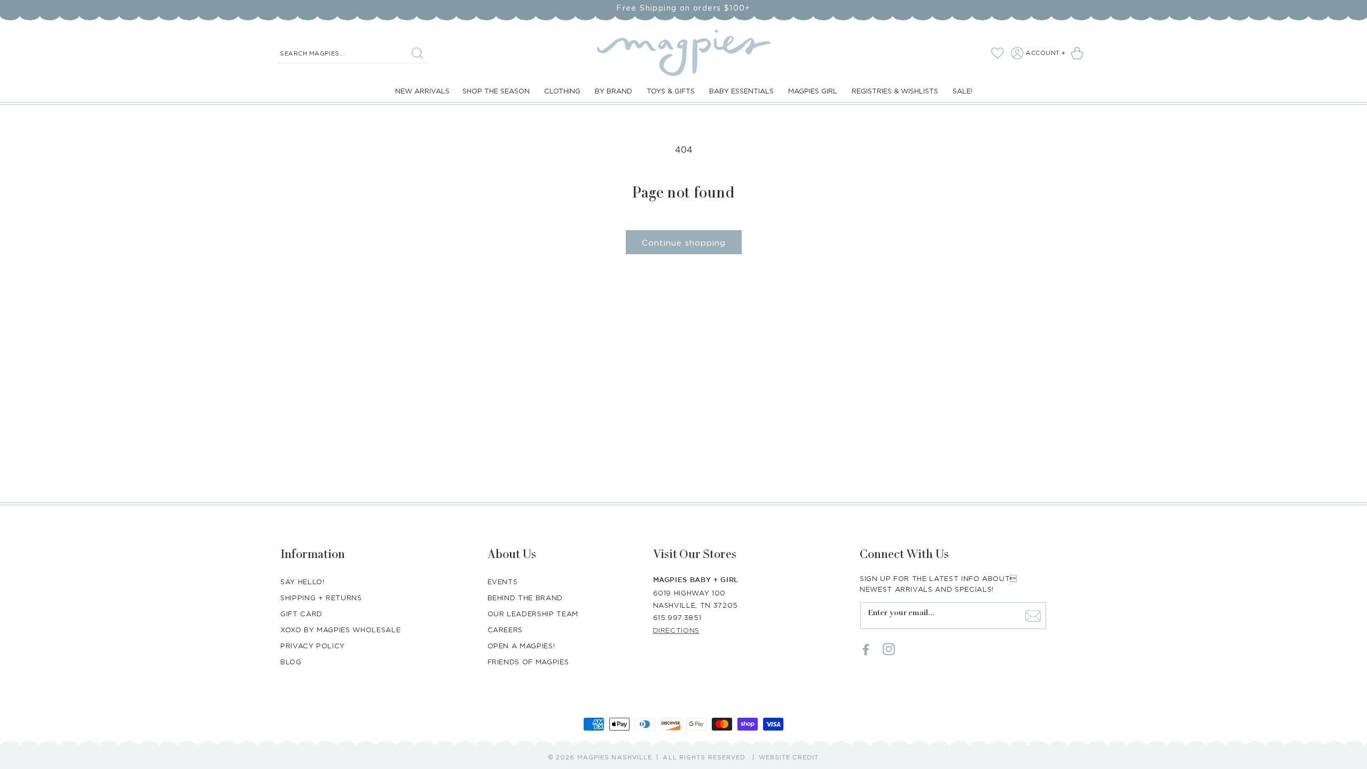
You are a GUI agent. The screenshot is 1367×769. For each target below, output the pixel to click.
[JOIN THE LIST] (1033, 616)
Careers (505, 629)
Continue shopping (684, 242)
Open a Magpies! (521, 645)
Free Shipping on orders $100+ (683, 8)
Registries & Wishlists (895, 91)
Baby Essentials (741, 91)
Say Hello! (302, 581)
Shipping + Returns (321, 597)
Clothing (562, 91)
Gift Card (301, 613)
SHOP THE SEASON (496, 91)
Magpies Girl (812, 91)
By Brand (613, 91)
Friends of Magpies (528, 661)
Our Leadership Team (533, 613)
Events (503, 581)
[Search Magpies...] (417, 53)
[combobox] (353, 53)
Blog (291, 661)
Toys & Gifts (671, 91)
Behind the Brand (525, 597)
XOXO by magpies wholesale (340, 629)
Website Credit (789, 757)
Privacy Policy (312, 645)
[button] (1079, 53)
